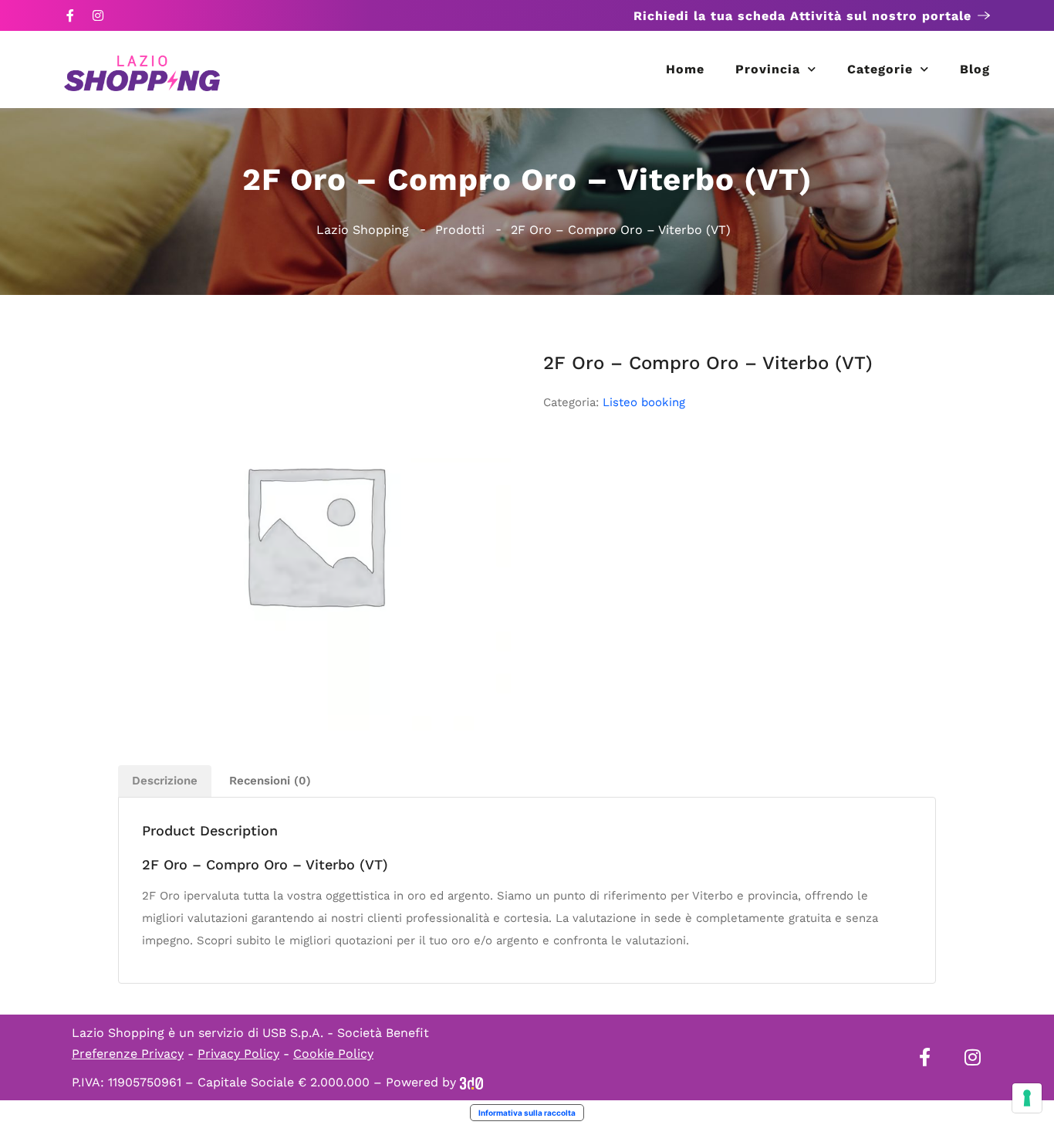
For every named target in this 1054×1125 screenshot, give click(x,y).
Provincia (767, 69)
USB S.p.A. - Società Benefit (345, 1032)
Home (685, 69)
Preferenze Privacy (128, 1053)
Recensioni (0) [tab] (270, 781)
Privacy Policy (238, 1053)
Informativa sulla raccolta (527, 1112)
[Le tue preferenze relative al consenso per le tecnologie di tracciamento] (1027, 1098)
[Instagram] (98, 15)
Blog (975, 69)
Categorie (880, 69)
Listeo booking (644, 402)
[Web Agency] (471, 1082)
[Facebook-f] (70, 15)
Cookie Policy (333, 1053)
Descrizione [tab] (165, 781)
